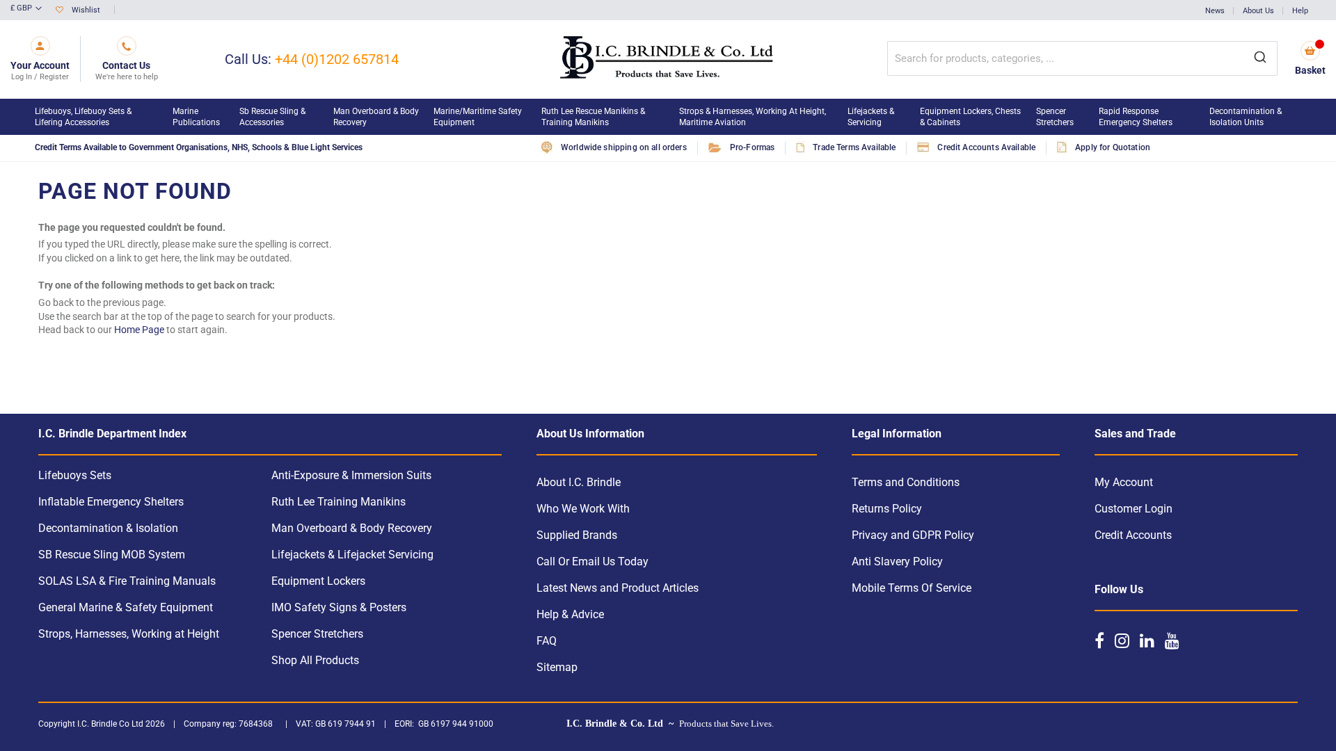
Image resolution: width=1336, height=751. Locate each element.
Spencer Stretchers (317, 633)
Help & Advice (570, 614)
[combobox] (1082, 58)
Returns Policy (887, 508)
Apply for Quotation (1112, 147)
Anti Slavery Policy (897, 561)
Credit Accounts (1133, 535)
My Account (1124, 482)
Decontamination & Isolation (108, 528)
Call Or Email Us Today (592, 561)
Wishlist (86, 10)
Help (1300, 10)
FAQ (546, 640)
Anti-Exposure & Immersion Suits (351, 475)
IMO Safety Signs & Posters (338, 607)
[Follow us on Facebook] (1099, 640)
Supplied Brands (576, 535)
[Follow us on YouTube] (1172, 640)
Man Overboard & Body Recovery (351, 528)
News (1215, 10)
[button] (26, 9)
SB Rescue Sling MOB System (111, 554)
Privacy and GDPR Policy (913, 535)
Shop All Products (315, 660)
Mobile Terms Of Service (911, 588)
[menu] (668, 116)
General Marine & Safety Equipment (125, 607)
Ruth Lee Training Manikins (338, 501)
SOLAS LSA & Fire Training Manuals (127, 581)
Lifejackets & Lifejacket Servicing (352, 554)
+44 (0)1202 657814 (337, 59)
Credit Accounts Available (986, 147)
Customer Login (1133, 508)
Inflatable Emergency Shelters (111, 501)
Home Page (139, 329)
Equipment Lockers (318, 581)
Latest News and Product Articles (617, 588)
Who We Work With (583, 508)
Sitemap (557, 667)
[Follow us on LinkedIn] (1147, 640)
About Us (1258, 10)
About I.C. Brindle (578, 482)
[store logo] (667, 59)
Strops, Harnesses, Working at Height (128, 633)
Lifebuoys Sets (74, 475)
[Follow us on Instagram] (1122, 640)
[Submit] (1260, 58)
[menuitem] (96, 116)
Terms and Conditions (906, 482)
